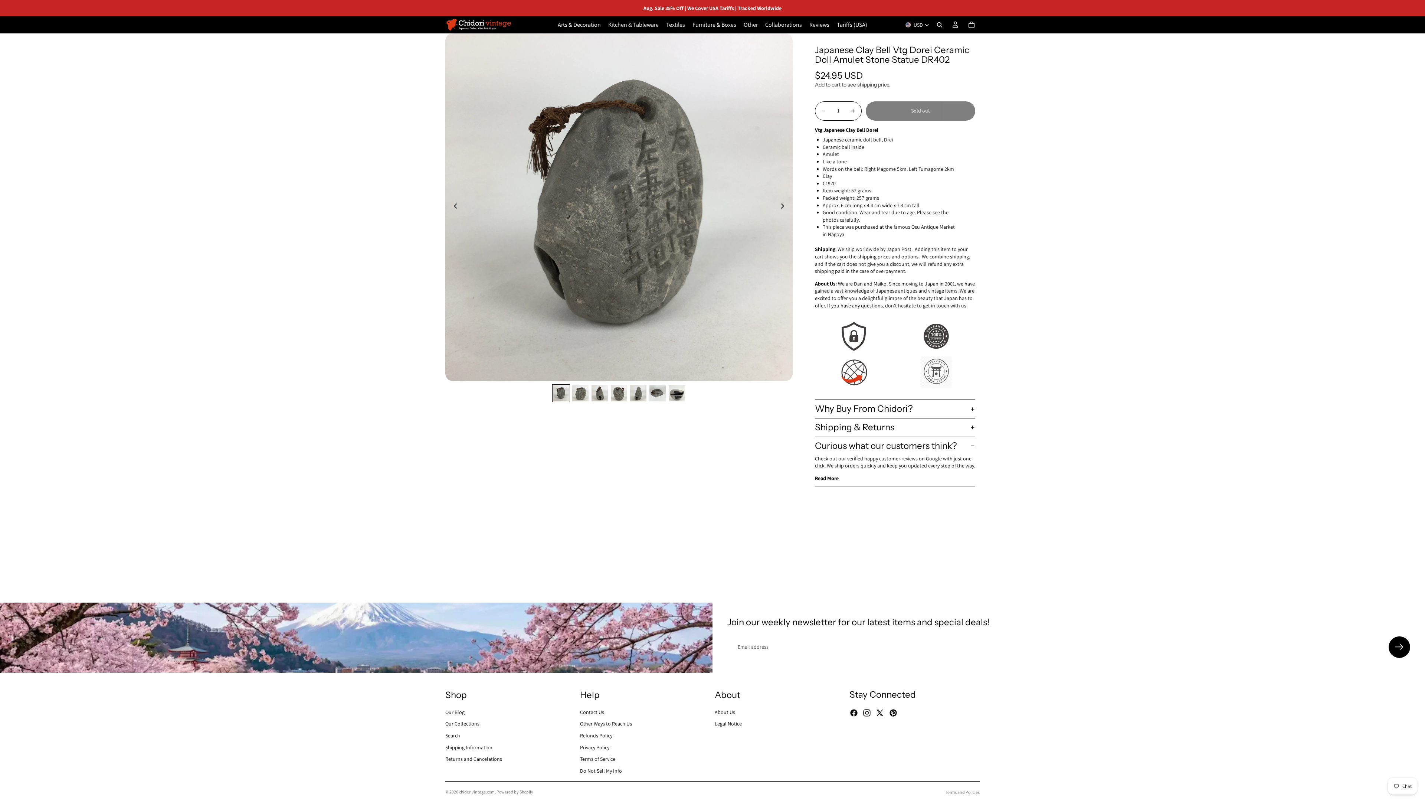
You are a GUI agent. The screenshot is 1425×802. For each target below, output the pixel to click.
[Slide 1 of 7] (561, 393)
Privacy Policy (594, 747)
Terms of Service (597, 759)
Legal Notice (728, 723)
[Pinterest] (893, 712)
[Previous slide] (453, 207)
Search (452, 735)
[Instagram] (866, 712)
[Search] (939, 25)
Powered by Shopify (515, 792)
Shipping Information (468, 747)
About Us (725, 712)
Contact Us (592, 712)
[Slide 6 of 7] (657, 393)
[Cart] (971, 25)
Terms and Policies (963, 792)
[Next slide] (784, 207)
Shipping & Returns (854, 427)
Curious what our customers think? (886, 445)
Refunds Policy (596, 735)
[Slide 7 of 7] (677, 393)
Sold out (920, 110)
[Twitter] (879, 712)
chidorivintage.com (477, 792)
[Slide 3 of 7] (600, 393)
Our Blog (455, 712)
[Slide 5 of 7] (638, 393)
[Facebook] (853, 712)
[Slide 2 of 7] (580, 393)
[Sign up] (1399, 647)
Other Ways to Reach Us (606, 723)
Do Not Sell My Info (601, 770)
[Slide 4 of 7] (619, 393)
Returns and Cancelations (473, 759)
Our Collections (462, 723)
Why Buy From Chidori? (864, 408)
